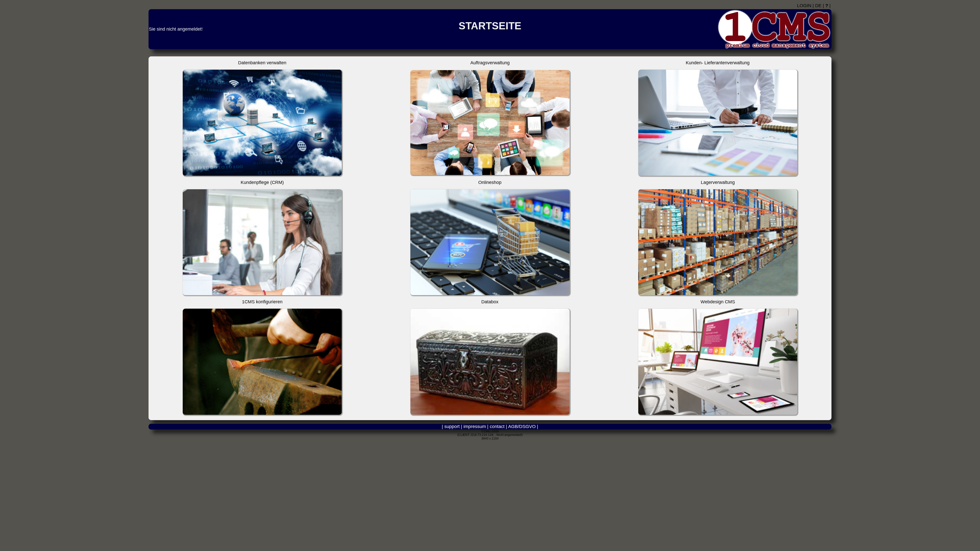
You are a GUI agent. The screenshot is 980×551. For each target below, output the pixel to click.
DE (818, 5)
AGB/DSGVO (522, 426)
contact (497, 426)
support (452, 426)
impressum (474, 426)
